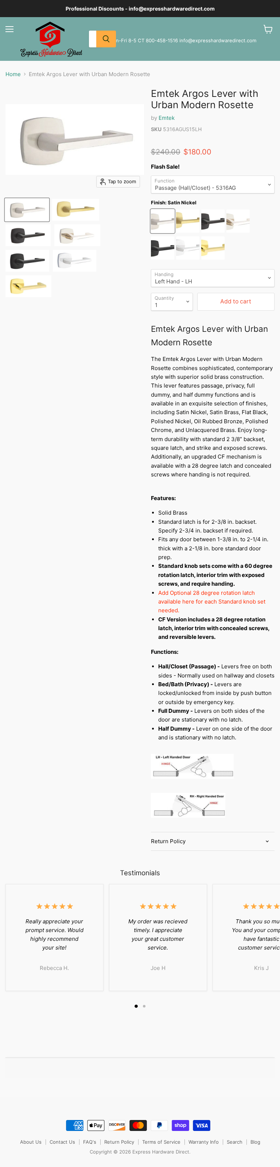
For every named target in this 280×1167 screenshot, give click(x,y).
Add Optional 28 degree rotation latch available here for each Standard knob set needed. (211, 601)
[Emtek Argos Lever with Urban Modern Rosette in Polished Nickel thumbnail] (77, 235)
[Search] (106, 39)
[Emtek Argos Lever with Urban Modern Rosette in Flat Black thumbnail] (27, 260)
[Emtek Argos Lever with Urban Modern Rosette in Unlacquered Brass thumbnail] (28, 286)
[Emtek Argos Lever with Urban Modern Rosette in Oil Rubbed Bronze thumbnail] (28, 235)
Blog (255, 1142)
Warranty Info (203, 1142)
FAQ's (89, 1142)
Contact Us (62, 1142)
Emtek (167, 117)
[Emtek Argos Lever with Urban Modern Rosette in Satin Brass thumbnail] (75, 209)
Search (234, 1142)
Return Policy (119, 1142)
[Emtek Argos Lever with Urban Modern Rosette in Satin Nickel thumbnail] (27, 209)
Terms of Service (161, 1142)
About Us (31, 1142)
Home (13, 74)
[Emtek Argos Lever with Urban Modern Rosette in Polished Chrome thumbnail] (74, 260)
